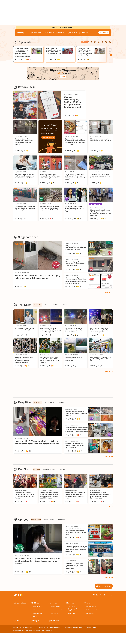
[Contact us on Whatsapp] (95, 42)
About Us (15, 627)
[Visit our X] (110, 42)
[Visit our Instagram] (102, 42)
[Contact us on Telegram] (91, 42)
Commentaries (90, 613)
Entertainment (37, 613)
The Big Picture (55, 606)
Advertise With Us (91, 627)
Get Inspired (72, 606)
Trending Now (37, 606)
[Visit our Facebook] (106, 42)
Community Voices (56, 609)
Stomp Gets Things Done (74, 609)
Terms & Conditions (55, 627)
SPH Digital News (27, 627)
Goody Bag (71, 613)
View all (107, 292)
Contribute (105, 32)
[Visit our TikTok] (98, 42)
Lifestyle (35, 609)
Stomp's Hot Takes (91, 609)
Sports (35, 616)
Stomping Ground (91, 606)
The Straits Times (40, 627)
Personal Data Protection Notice (73, 627)
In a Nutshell (54, 613)
